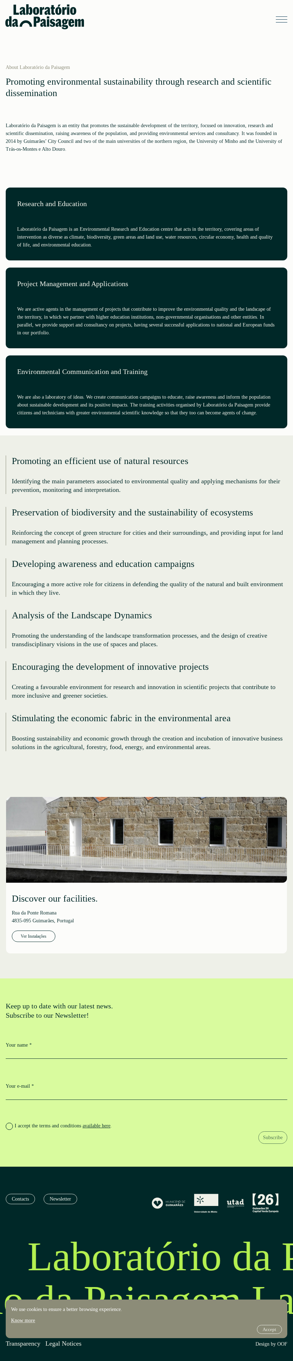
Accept (269, 1329)
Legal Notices (63, 1343)
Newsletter (60, 1199)
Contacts (20, 1199)
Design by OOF (271, 1344)
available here (96, 1125)
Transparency (23, 1343)
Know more (23, 1320)
